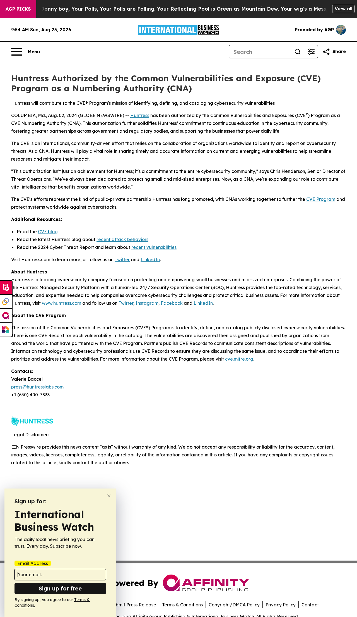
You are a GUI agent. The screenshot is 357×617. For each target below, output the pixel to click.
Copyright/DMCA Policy (234, 605)
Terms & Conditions (182, 605)
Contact (310, 605)
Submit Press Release (133, 605)
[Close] (109, 495)
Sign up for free (60, 588)
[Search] (297, 51)
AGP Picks (18, 9)
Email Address (32, 563)
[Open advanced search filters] (311, 51)
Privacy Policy (281, 605)
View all (343, 8)
